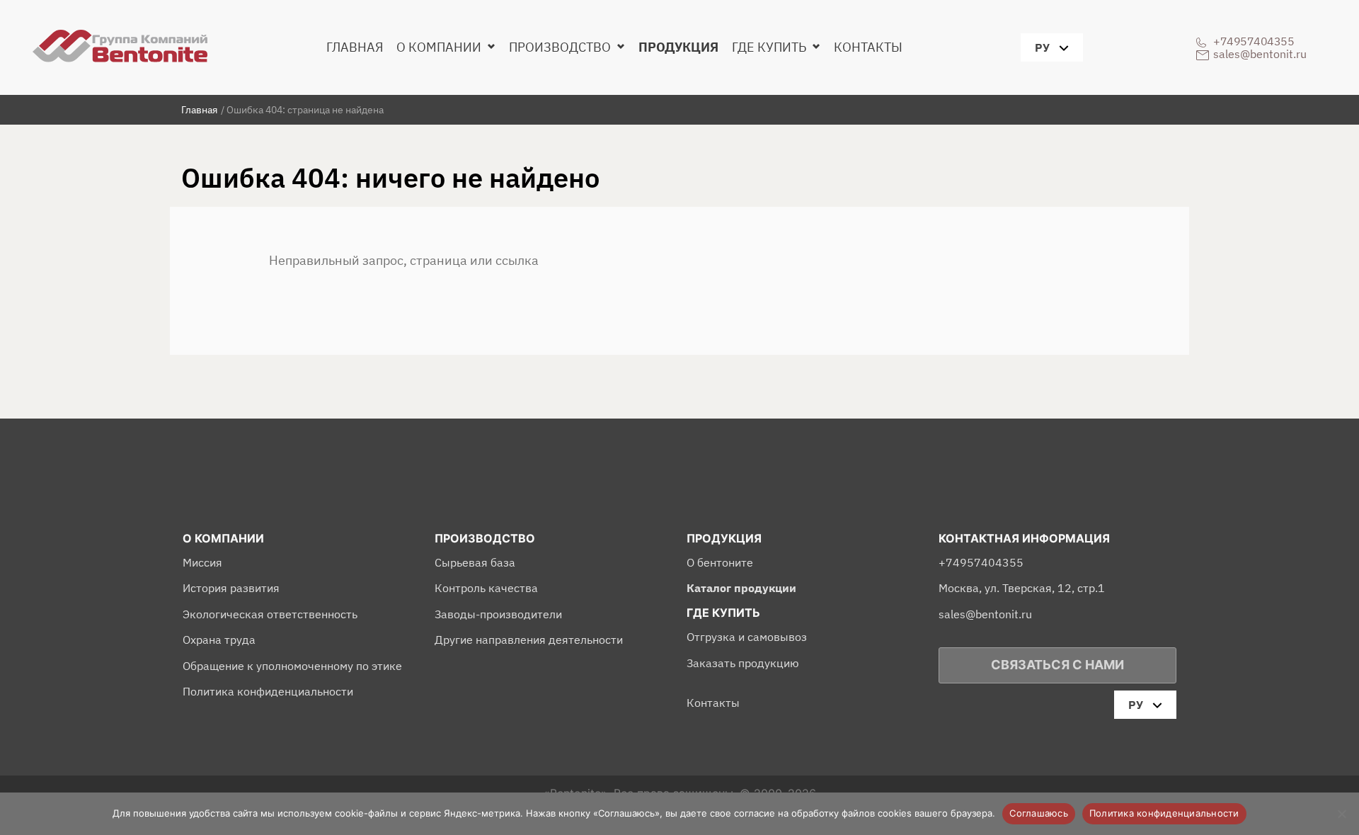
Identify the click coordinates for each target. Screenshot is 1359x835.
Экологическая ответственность (270, 614)
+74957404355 (1253, 41)
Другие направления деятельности (529, 639)
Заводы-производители (498, 614)
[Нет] (1341, 814)
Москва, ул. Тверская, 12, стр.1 (1022, 588)
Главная (355, 47)
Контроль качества (486, 588)
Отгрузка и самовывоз (747, 637)
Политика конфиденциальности (268, 691)
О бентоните (720, 562)
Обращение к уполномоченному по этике (292, 666)
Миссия (202, 562)
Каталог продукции (741, 588)
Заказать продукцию (743, 663)
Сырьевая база (475, 562)
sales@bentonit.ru (1260, 53)
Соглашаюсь (1038, 813)
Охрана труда (219, 639)
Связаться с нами (1057, 664)
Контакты (868, 47)
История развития (231, 588)
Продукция (678, 47)
